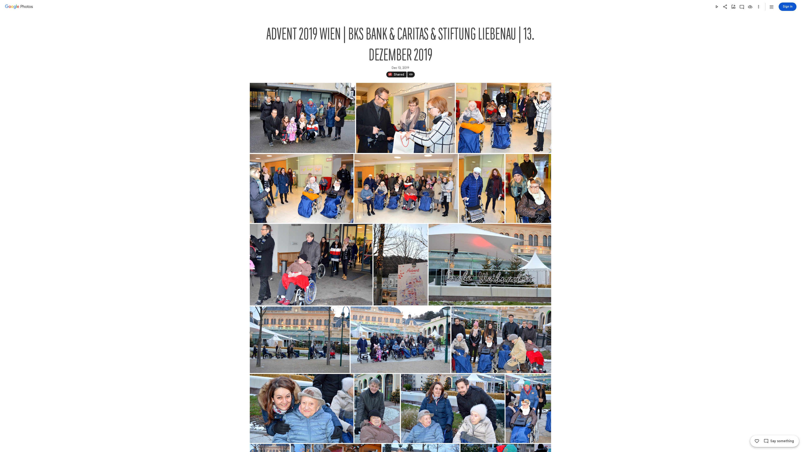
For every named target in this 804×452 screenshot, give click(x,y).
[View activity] (742, 7)
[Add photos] (733, 7)
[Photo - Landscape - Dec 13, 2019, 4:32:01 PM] (300, 340)
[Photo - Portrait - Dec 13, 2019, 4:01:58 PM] (481, 188)
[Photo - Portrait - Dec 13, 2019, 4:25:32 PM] (400, 265)
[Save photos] (750, 7)
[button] (771, 7)
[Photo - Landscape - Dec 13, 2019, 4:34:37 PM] (301, 408)
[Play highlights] (717, 7)
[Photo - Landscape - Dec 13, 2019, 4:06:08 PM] (311, 265)
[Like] (757, 441)
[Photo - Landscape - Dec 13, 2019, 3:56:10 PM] (503, 118)
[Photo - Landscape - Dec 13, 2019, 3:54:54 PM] (405, 118)
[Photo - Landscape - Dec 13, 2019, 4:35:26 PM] (453, 408)
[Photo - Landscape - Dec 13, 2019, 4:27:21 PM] (489, 265)
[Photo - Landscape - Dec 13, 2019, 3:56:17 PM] (301, 188)
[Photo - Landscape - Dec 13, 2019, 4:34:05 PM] (501, 340)
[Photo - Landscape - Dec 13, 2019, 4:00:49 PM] (406, 188)
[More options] (758, 7)
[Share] (725, 7)
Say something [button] (782, 441)
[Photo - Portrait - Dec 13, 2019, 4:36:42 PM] (528, 408)
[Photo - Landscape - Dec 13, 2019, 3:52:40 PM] (302, 118)
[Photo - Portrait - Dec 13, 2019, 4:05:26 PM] (528, 188)
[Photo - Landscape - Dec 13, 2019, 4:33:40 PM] (400, 340)
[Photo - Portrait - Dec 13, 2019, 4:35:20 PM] (377, 408)
